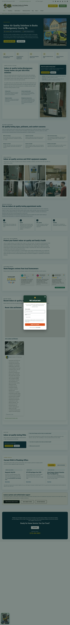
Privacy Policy (27, 321)
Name (28, 314)
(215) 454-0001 (38, 327)
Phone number (27, 309)
